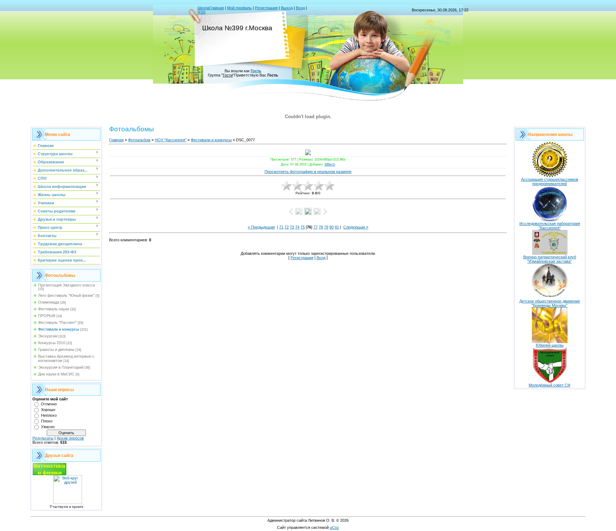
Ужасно (48, 427)
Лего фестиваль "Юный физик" (66, 295)
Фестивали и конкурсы (58, 329)
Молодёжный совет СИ (549, 385)
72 (286, 227)
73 (292, 227)
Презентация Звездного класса (66, 285)
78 (321, 227)
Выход (287, 8)
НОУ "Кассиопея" (170, 140)
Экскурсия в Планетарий (60, 367)
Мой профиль (239, 8)
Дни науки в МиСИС (56, 374)
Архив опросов (70, 438)
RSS (201, 12)
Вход (300, 8)
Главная (116, 140)
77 (315, 227)
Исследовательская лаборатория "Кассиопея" (549, 225)
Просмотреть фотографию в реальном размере (308, 171)
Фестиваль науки (53, 309)
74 (297, 227)
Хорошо (48, 410)
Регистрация (266, 8)
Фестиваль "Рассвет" (57, 322)
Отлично (49, 404)
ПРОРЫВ (46, 316)
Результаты (42, 438)
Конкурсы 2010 (51, 343)
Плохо (46, 421)
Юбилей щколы (550, 345)
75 (303, 227)
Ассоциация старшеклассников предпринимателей (549, 181)
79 (326, 227)
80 (331, 227)
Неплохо (49, 415)
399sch (329, 164)
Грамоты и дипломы (56, 349)
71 (281, 227)
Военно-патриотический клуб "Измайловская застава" (549, 259)
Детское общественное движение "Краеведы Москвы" (549, 303)
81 (337, 227)
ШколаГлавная (210, 8)
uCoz (334, 527)
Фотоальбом (139, 140)
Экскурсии (47, 336)
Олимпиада (48, 302)
